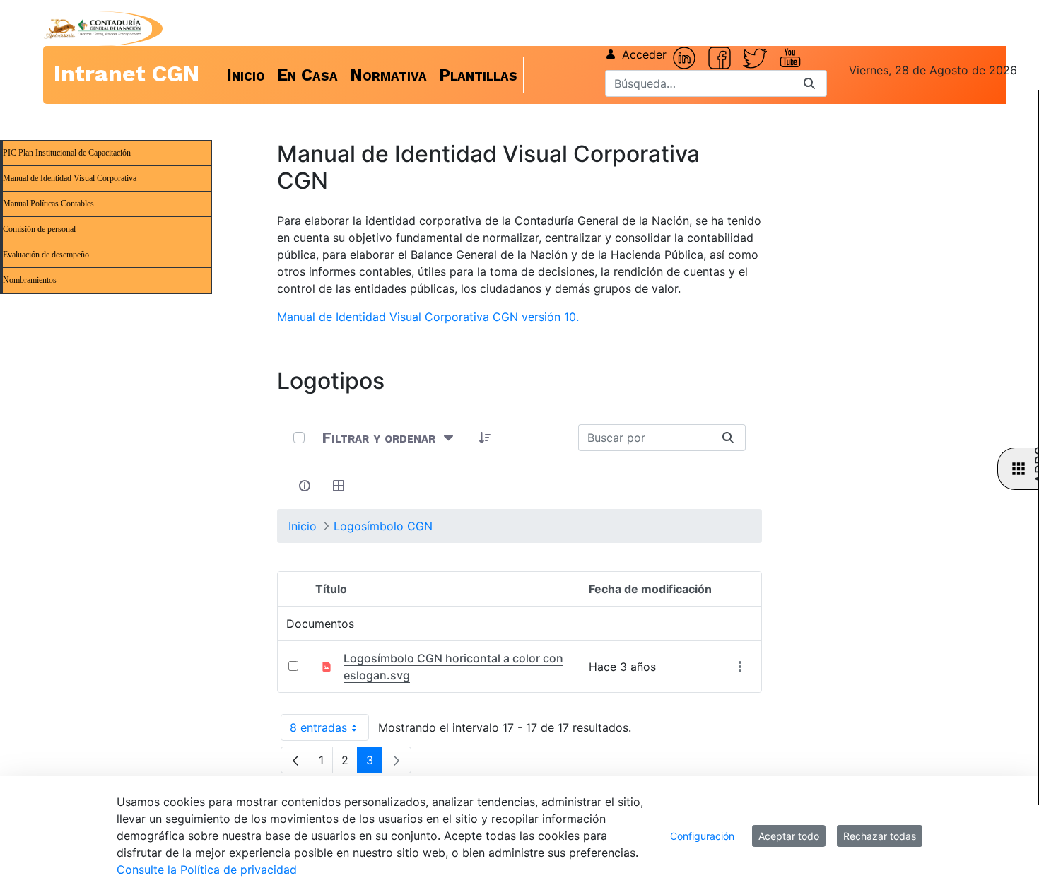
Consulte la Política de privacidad (207, 869)
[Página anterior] (295, 760)
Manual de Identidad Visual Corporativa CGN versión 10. (428, 317)
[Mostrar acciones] (740, 666)
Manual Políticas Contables (48, 204)
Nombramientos (30, 280)
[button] (485, 437)
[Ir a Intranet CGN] (92, 28)
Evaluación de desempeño (46, 254)
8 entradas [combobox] (329, 730)
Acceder (644, 54)
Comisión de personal (39, 229)
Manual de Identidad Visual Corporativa (69, 178)
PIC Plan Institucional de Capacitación (67, 153)
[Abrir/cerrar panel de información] (304, 485)
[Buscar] (809, 83)
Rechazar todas (879, 836)
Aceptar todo (788, 836)
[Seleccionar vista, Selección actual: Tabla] (338, 485)
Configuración (702, 836)
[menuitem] (246, 75)
